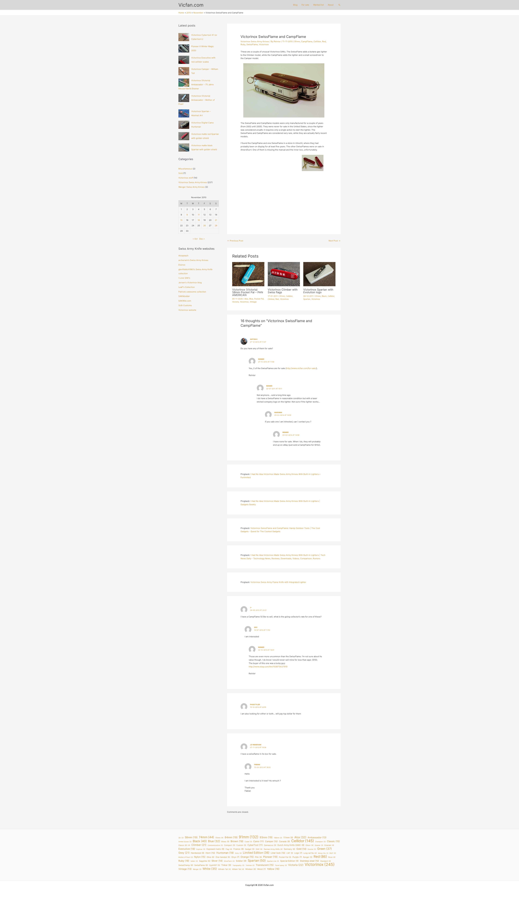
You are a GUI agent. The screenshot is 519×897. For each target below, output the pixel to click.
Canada (284, 841)
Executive (186, 848)
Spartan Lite (273, 861)
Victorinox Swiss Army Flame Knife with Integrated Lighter (278, 582)
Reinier (261, 359)
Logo (298, 853)
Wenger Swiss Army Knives (191, 187)
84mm (231, 837)
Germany (289, 849)
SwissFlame (252, 44)
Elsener (319, 845)
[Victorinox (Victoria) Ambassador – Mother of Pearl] (183, 98)
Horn (210, 853)
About (330, 5)
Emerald (329, 845)
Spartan (306, 299)
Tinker (226, 865)
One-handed (223, 857)
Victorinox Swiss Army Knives (192, 182)
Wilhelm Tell (224, 869)
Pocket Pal (259, 299)
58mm (191, 837)
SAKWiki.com (184, 300)
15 (181, 220)
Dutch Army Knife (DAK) (290, 845)
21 (216, 220)
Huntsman (225, 852)
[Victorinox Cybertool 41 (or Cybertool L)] (183, 37)
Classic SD (184, 845)
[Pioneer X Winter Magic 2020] (183, 48)
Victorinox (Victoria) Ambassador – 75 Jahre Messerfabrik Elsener (196, 84)
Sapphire (204, 861)
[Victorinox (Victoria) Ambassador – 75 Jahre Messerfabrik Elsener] (183, 82)
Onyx (235, 857)
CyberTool (255, 845)
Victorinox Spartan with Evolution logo (318, 291)
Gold (301, 848)
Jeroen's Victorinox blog (190, 282)
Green (324, 848)
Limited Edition (256, 852)
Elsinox (181, 264)
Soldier (241, 861)
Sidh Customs (185, 305)
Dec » (202, 239)
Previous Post (235, 240)
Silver (217, 860)
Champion (320, 842)
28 (216, 225)
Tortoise (250, 865)
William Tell (238, 869)
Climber (271, 299)
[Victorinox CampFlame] (312, 204)
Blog (295, 5)
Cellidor (317, 41)
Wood (261, 869)
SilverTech (229, 861)
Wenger (197, 869)
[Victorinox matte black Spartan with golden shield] (183, 147)
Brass (225, 841)
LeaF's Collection (186, 287)
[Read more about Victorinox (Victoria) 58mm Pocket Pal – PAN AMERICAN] (248, 274)
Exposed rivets (215, 849)
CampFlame (306, 41)
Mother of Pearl (185, 857)
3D (181, 838)
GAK (259, 849)
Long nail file (310, 853)
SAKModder (184, 296)
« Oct (195, 239)
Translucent (265, 865)
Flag (229, 849)
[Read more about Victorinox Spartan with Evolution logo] (319, 274)
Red (324, 41)
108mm (278, 838)
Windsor (250, 869)
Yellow (273, 868)
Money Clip (323, 853)
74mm (206, 837)
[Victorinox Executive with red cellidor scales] (183, 60)
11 (199, 214)
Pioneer (270, 856)
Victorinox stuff (185, 177)
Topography (238, 865)
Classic (333, 841)
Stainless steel (309, 861)
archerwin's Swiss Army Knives (193, 260)
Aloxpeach (183, 255)
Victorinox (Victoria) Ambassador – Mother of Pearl (196, 100)
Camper (271, 841)
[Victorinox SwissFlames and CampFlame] (283, 165)
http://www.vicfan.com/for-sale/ (301, 368)
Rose (331, 857)
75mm (219, 838)
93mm (266, 837)
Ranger (307, 857)
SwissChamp (185, 865)
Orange (247, 856)
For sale (305, 5)
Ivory (238, 853)
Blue (251, 299)
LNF (290, 853)
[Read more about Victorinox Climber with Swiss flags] (284, 274)
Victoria (235, 302)
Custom (241, 845)
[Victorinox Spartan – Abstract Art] (183, 113)
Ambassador (317, 837)
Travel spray (281, 865)
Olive (210, 857)
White (210, 868)
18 (199, 220)
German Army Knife (273, 849)
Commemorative (215, 845)
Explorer (200, 849)
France (238, 849)
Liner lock (278, 853)
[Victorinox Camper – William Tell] (183, 71)
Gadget (249, 849)
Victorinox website (187, 310)
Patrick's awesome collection (192, 291)
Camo (258, 841)
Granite (312, 849)
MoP (333, 853)
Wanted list (318, 5)
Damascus (270, 845)
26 (204, 225)
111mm (288, 837)
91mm (297, 41)
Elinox (310, 845)
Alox (246, 299)
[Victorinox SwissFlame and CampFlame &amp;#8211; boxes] (255, 165)
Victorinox (264, 44)
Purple (297, 857)
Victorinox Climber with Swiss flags (283, 291)
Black (324, 296)
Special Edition (289, 861)
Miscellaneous (185, 168)
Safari (194, 861)
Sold (180, 173)
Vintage (253, 302)
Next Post (334, 240)
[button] (339, 5)
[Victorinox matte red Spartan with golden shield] (183, 136)
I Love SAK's (184, 278)
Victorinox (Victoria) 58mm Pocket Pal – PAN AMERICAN (247, 292)
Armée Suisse (185, 842)
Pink (258, 857)
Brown (237, 841)
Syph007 (214, 865)
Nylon (199, 856)
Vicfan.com (190, 5)
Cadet (248, 842)
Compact (229, 845)
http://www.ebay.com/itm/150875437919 (268, 666)
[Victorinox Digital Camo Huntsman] (183, 125)
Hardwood (197, 853)
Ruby (243, 44)
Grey (184, 852)
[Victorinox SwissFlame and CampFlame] (283, 90)
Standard (325, 861)
